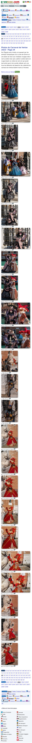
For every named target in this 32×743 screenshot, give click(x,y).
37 (4, 40)
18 (16, 36)
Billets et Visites (7, 734)
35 (29, 38)
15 (9, 36)
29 (14, 38)
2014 (13, 29)
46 (27, 40)
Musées (5, 736)
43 (19, 40)
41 (14, 40)
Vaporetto (21, 721)
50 (7, 43)
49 (4, 43)
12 (2, 36)
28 (11, 38)
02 (8, 34)
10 (28, 34)
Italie (4, 714)
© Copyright (4, 728)
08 (23, 34)
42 (17, 40)
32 (21, 38)
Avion (20, 727)
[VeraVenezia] (30, 2)
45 (24, 40)
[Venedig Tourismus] (28, 2)
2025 (11, 27)
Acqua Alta (6, 732)
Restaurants (21, 714)
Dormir (24, 15)
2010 (28, 29)
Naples (24, 10)
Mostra (21, 740)
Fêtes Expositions (23, 717)
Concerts (16, 15)
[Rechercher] (24, 2)
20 (20, 36)
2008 (6, 31)
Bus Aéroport (21, 730)
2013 (17, 29)
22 (25, 36)
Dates (23, 19)
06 (18, 34)
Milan (4, 726)
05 (15, 34)
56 (21, 43)
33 (24, 38)
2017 (2, 29)
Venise (4, 716)
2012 (21, 29)
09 (25, 34)
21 (23, 36)
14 (7, 36)
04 (13, 34)
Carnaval (20, 712)
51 (9, 43)
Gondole (4, 740)
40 (12, 40)
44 (22, 40)
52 (11, 43)
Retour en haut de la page (9, 708)
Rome (18, 10)
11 (30, 34)
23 (28, 36)
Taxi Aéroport (21, 723)
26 (7, 38)
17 (14, 36)
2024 (15, 27)
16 (11, 36)
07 (20, 34)
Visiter (10, 15)
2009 (2, 31)
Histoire (19, 19)
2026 (7, 27)
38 (7, 40)
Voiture (20, 736)
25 (4, 38)
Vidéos (14, 19)
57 (23, 43)
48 (2, 43)
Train (20, 732)
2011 (24, 29)
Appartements (22, 719)
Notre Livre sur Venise (10, 72)
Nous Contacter (7, 712)
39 (9, 40)
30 (16, 38)
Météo (17, 17)
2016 (6, 29)
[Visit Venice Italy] (26, 2)
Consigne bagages (23, 734)
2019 (26, 27)
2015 (10, 29)
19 (18, 36)
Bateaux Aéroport (23, 725)
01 (5, 34)
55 (19, 43)
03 (10, 34)
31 (19, 38)
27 (9, 38)
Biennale (21, 738)
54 (16, 43)
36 (2, 40)
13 (4, 36)
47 (29, 40)
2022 (23, 27)
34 (26, 38)
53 (14, 43)
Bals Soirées (12, 22)
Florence (12, 10)
